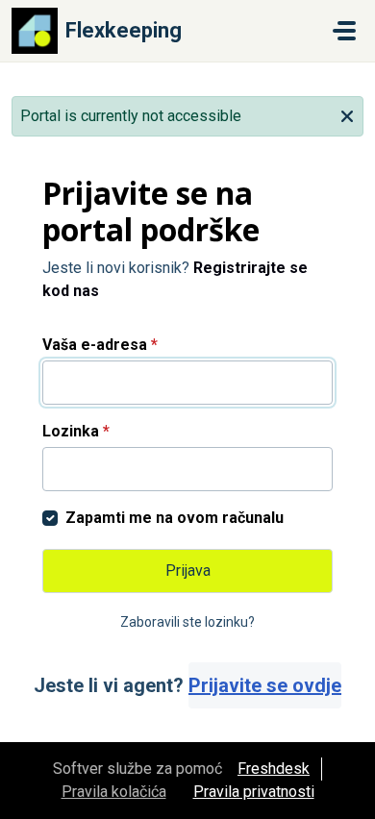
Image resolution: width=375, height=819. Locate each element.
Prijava (188, 570)
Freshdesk (274, 768)
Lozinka (76, 431)
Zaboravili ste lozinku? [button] (187, 622)
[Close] (347, 114)
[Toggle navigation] (344, 30)
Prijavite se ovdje (264, 685)
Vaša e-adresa (100, 344)
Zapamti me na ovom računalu (174, 518)
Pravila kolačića (114, 791)
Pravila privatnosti (253, 791)
